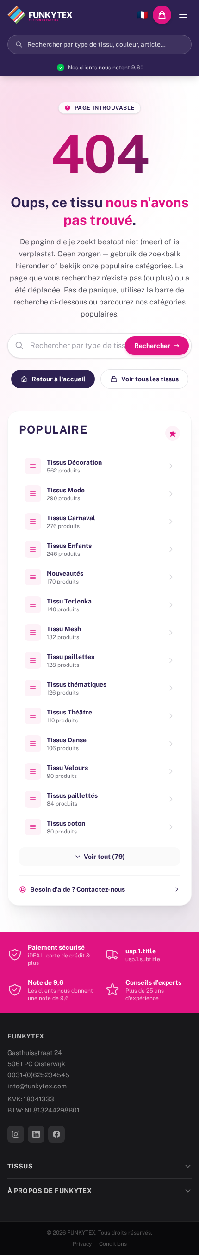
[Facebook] (56, 1134)
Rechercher (152, 345)
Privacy (82, 1244)
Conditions (113, 1244)
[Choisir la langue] (142, 14)
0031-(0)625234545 (38, 1075)
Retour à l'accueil (58, 379)
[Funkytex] (40, 15)
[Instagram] (15, 1134)
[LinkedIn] (36, 1134)
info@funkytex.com (37, 1086)
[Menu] (183, 15)
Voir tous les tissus (150, 379)
